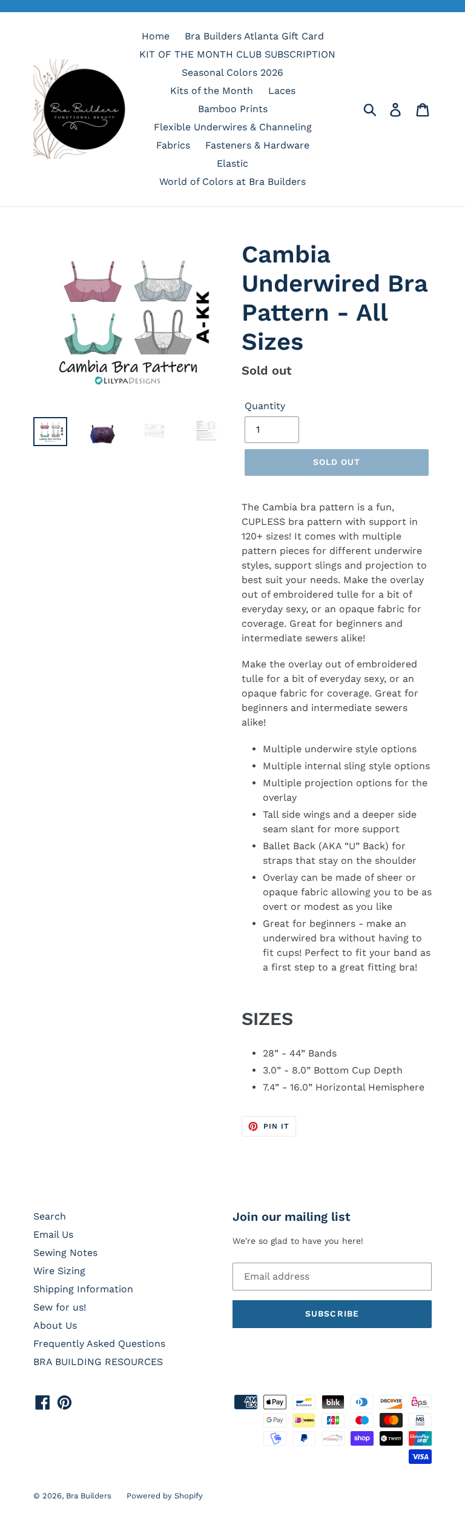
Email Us (53, 1234)
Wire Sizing (59, 1271)
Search (49, 1216)
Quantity (265, 406)
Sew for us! (59, 1307)
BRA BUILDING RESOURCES (98, 1361)
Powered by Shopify (165, 1495)
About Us (55, 1325)
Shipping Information (83, 1289)
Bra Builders (88, 1495)
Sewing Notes (65, 1252)
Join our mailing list (291, 1216)
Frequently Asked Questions (99, 1343)
